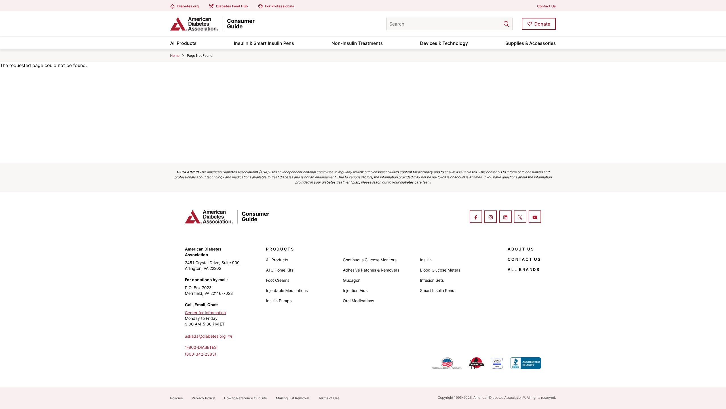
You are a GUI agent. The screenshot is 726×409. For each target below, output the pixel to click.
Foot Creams (277, 280)
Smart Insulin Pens (437, 290)
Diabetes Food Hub (232, 6)
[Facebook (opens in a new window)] (476, 217)
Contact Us (546, 6)
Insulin (426, 259)
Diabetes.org (188, 6)
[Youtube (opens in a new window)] (535, 217)
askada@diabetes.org (205, 336)
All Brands (524, 269)
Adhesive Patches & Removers (371, 270)
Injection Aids (355, 290)
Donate (542, 24)
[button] (495, 24)
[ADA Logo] (215, 24)
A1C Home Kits (279, 270)
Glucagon (351, 280)
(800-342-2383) (200, 354)
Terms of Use (328, 398)
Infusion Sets (432, 280)
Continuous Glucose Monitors (369, 259)
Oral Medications (358, 300)
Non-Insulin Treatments (357, 43)
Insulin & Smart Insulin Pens (264, 43)
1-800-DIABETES (201, 347)
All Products (183, 43)
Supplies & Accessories (530, 43)
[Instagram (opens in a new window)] (490, 217)
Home (175, 55)
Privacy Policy (203, 398)
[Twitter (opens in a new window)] (520, 217)
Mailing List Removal (292, 398)
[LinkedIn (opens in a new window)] (505, 217)
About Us (521, 249)
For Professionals (279, 6)
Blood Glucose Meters (440, 270)
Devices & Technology (444, 43)
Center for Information (205, 312)
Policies (176, 398)
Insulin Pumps (279, 300)
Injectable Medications (287, 290)
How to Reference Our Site (245, 398)
